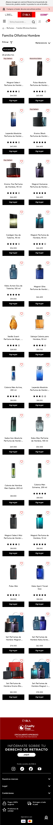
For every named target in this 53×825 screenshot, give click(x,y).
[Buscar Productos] (33, 22)
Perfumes (7, 49)
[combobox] (22, 21)
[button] (26, 779)
